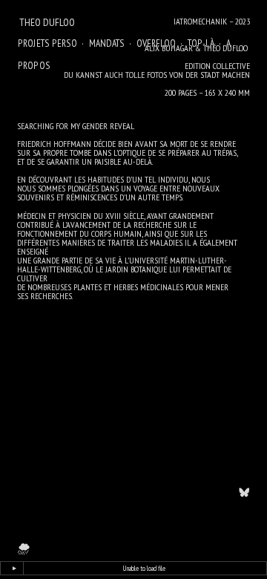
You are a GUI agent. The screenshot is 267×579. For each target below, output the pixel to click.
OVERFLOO (156, 43)
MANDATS (107, 43)
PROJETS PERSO (47, 43)
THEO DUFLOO (47, 22)
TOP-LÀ (201, 43)
